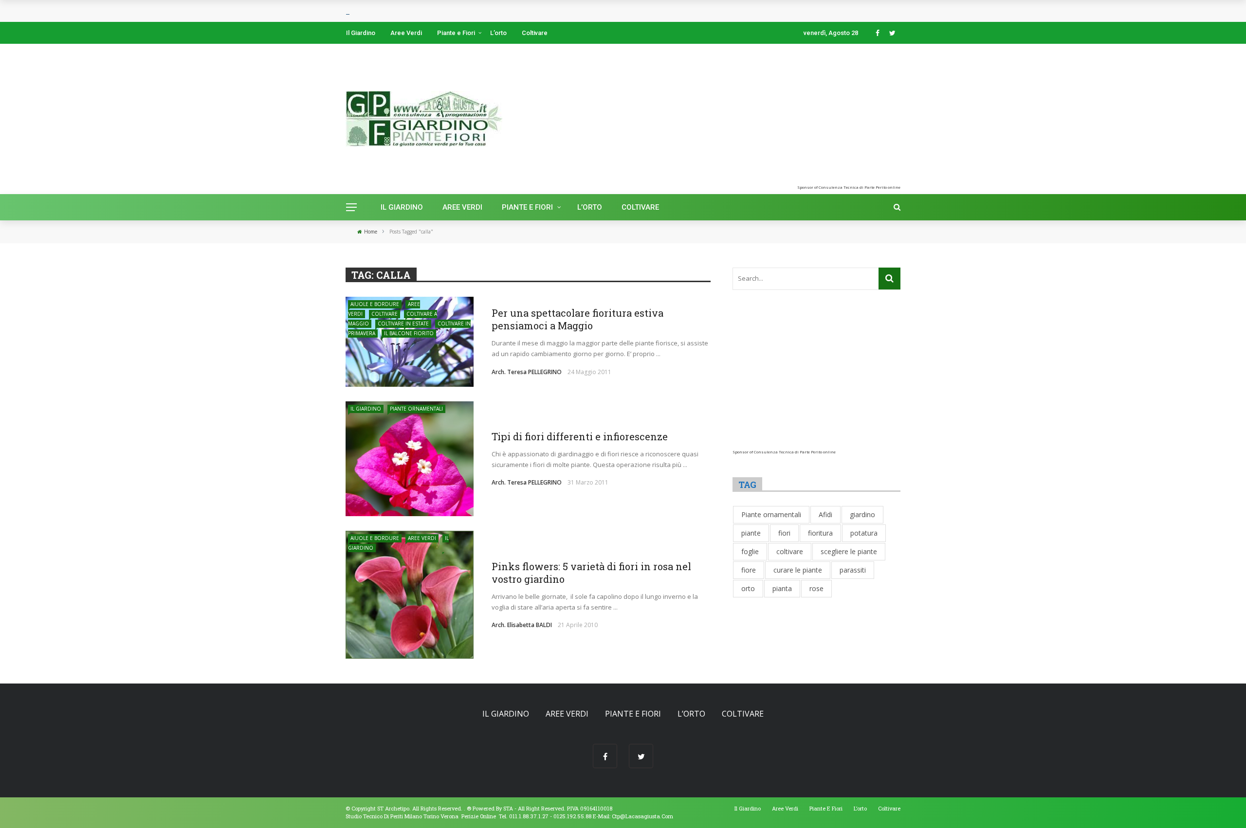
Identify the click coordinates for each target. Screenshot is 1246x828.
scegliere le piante (849, 551)
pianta (782, 588)
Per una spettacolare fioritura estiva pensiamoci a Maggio (577, 319)
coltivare (789, 551)
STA (508, 808)
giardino (862, 514)
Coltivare (535, 32)
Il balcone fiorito (409, 333)
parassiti (853, 570)
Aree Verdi (406, 32)
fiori (784, 533)
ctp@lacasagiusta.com (642, 816)
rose (816, 588)
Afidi (825, 514)
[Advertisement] (803, 117)
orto (748, 588)
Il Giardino (360, 32)
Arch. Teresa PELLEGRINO (527, 372)
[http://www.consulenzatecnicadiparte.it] (466, 808)
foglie (750, 551)
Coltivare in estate (403, 323)
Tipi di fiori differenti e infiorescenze (580, 436)
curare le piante (797, 570)
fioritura (820, 533)
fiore (748, 570)
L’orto (498, 32)
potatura (864, 533)
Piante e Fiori (456, 32)
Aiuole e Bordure (374, 304)
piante (751, 533)
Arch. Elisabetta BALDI (522, 625)
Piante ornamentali (416, 408)
